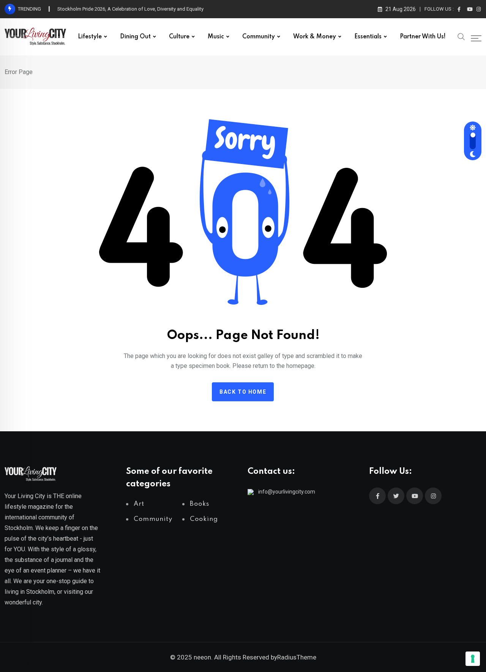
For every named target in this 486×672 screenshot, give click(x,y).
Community (258, 37)
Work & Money (314, 37)
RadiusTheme (296, 657)
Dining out (135, 37)
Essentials (368, 37)
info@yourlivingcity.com (286, 492)
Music (216, 37)
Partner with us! (423, 37)
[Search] (461, 36)
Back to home (242, 392)
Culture (179, 37)
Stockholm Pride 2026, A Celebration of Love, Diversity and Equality (130, 9)
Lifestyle (90, 37)
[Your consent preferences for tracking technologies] (472, 658)
